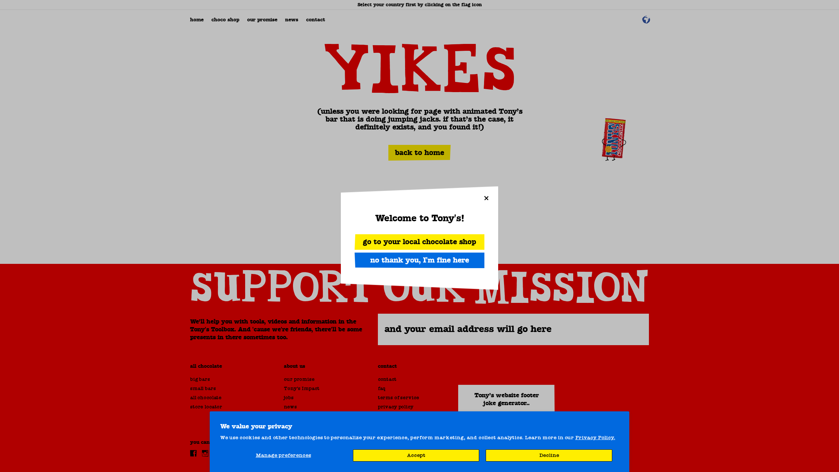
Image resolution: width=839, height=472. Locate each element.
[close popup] (486, 198)
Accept (416, 455)
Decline (549, 455)
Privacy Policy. (595, 438)
